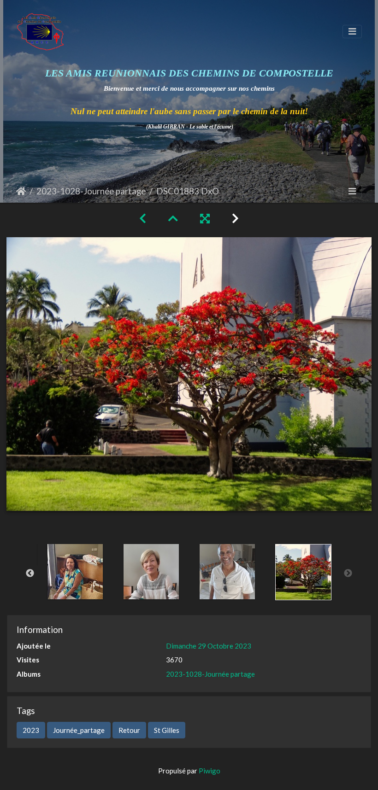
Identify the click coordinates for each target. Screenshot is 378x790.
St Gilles (166, 730)
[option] (75, 571)
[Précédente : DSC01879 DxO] (142, 218)
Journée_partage (79, 730)
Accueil (21, 191)
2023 (31, 730)
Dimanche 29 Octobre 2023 (208, 646)
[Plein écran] (205, 218)
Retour (129, 730)
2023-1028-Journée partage (91, 191)
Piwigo (209, 771)
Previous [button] (30, 573)
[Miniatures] (173, 218)
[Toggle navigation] (352, 31)
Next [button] (348, 573)
